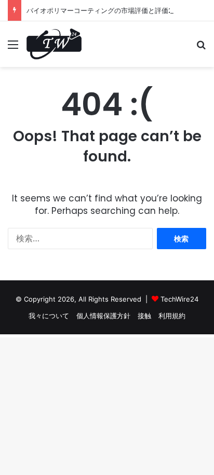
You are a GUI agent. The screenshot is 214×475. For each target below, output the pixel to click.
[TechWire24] (54, 44)
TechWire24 (179, 299)
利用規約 (171, 315)
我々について (49, 315)
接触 (144, 315)
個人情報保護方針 (103, 315)
